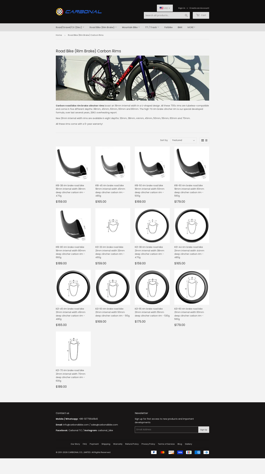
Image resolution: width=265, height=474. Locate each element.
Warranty (117, 444)
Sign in (181, 8)
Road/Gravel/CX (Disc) (69, 27)
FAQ (85, 444)
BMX (180, 27)
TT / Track (151, 27)
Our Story (75, 444)
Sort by (164, 140)
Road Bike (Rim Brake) (102, 27)
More (191, 27)
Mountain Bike (130, 27)
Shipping (106, 444)
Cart (203, 15)
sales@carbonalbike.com (104, 424)
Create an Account (199, 8)
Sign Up (203, 429)
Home (59, 35)
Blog (180, 444)
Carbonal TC (75, 430)
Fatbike (168, 27)
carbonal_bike (105, 430)
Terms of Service (166, 444)
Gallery (188, 444)
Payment (94, 444)
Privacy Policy (148, 444)
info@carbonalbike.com (76, 424)
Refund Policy (132, 444)
